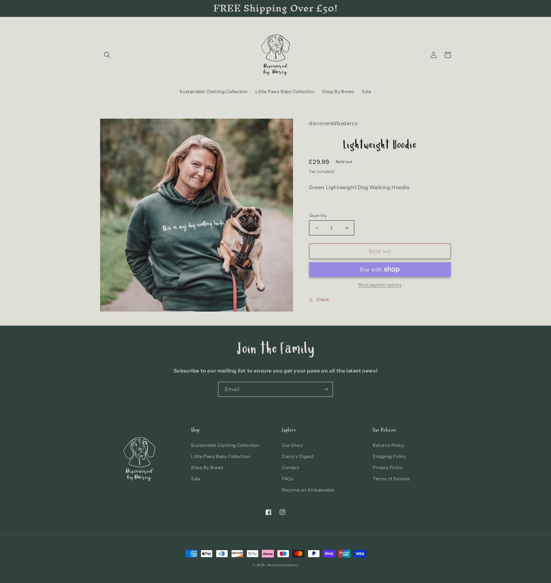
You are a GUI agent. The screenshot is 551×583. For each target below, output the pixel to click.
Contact (290, 467)
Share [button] (322, 299)
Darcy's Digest (297, 456)
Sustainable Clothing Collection (225, 445)
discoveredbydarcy (282, 565)
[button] (107, 55)
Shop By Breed (207, 467)
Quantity (318, 215)
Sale (195, 479)
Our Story (292, 445)
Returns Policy (388, 445)
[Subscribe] (326, 389)
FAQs (287, 479)
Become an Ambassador (308, 490)
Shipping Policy (389, 456)
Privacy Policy (387, 467)
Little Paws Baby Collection (220, 456)
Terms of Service (391, 479)
